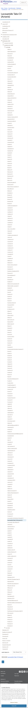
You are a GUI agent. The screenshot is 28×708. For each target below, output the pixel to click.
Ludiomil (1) (9, 560)
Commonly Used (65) (8, 43)
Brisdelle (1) (9, 192)
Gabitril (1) (9, 404)
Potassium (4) (5, 636)
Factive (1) (9, 357)
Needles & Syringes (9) (7, 632)
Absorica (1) (10, 53)
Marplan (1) (9, 573)
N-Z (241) (8, 627)
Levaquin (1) (10, 543)
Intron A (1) (9, 459)
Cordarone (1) (10, 247)
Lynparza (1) (9, 568)
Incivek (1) (9, 444)
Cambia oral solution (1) (12, 205)
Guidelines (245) (5, 36)
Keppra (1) (9, 497)
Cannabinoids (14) (6, 21)
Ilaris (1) (9, 440)
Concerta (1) (10, 241)
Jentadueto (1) (10, 478)
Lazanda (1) (9, 537)
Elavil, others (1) (10, 319)
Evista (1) (9, 351)
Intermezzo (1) (10, 456)
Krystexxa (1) (10, 513)
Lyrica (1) (9, 570)
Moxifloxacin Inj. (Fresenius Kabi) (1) (15, 611)
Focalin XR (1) (10, 383)
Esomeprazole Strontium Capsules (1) (15, 349)
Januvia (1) (9, 475)
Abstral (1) (9, 55)
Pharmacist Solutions (5, 681)
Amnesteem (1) (10, 110)
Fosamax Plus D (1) (11, 397)
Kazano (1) (9, 494)
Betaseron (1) (10, 176)
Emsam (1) (9, 330)
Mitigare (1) (9, 592)
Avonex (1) (9, 163)
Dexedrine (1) (10, 279)
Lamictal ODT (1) (11, 526)
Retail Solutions (18, 683)
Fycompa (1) (10, 402)
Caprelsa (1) (10, 207)
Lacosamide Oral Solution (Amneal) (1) (15, 518)
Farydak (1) (9, 361)
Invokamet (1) (10, 463)
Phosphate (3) (5, 634)
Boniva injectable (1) (11, 182)
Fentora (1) (9, 368)
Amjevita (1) (10, 108)
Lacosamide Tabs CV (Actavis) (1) (14, 520)
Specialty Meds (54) (6, 644)
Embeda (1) (9, 328)
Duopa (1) (9, 300)
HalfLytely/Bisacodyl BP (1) (13, 425)
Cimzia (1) (9, 226)
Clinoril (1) (9, 233)
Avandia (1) (9, 152)
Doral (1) (9, 292)
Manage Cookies (14, 702)
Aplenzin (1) (9, 125)
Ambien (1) (9, 102)
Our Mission (3, 673)
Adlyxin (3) (9, 91)
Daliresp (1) (9, 260)
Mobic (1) (9, 594)
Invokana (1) (10, 467)
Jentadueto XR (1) (11, 480)
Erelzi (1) (9, 345)
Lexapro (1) (9, 545)
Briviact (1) (9, 195)
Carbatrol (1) (10, 209)
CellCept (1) (10, 218)
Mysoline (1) (10, 625)
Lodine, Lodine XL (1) (11, 556)
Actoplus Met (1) (11, 74)
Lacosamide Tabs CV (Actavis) (15, 657)
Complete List (4, 9)
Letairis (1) (9, 541)
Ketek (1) (9, 501)
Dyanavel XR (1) (10, 304)
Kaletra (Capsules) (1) (12, 490)
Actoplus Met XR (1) (11, 76)
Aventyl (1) (9, 159)
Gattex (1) (9, 406)
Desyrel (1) (9, 277)
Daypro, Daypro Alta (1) (12, 264)
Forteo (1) (9, 391)
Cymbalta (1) (10, 258)
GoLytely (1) (10, 414)
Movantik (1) (10, 606)
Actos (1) (9, 78)
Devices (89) (5, 28)
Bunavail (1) (9, 197)
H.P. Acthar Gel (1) (11, 421)
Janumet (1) (9, 471)
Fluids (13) (4, 32)
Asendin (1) (9, 140)
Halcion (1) (9, 423)
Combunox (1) (10, 239)
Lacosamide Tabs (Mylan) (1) (13, 522)
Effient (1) (9, 317)
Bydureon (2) (10, 201)
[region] (14, 695)
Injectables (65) (5, 38)
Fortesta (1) (9, 393)
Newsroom (17, 675)
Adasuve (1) (10, 81)
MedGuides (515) (6, 40)
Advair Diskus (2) (11, 93)
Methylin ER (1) (10, 581)
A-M (9, 9)
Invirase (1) (9, 461)
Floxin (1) (9, 376)
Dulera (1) (9, 298)
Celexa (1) (9, 216)
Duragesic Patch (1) (11, 302)
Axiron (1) (9, 165)
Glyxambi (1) (10, 410)
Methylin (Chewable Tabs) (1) (13, 579)
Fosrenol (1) (9, 399)
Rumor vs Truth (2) (6, 640)
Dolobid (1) (9, 288)
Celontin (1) (9, 220)
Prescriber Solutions (18, 681)
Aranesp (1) (9, 133)
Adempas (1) (10, 89)
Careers (2, 675)
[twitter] (22, 672)
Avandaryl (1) (10, 150)
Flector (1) (9, 374)
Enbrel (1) (9, 332)
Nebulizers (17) (5, 630)
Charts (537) (5, 24)
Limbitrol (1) (9, 547)
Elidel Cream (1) (10, 323)
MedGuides (18, 8)
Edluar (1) (9, 311)
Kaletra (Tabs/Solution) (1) (13, 492)
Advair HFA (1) (10, 95)
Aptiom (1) (9, 129)
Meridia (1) (9, 575)
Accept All (14, 705)
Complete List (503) (8, 45)
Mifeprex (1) (10, 587)
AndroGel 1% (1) (10, 119)
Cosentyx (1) (10, 252)
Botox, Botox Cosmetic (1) (13, 186)
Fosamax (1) (9, 395)
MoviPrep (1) (10, 608)
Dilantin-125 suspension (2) (13, 283)
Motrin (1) (9, 604)
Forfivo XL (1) (10, 389)
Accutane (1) (10, 59)
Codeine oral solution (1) (12, 235)
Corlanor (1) (9, 250)
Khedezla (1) (10, 505)
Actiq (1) (9, 68)
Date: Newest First (17, 652)
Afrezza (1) (9, 100)
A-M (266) (8, 47)
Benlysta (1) (10, 173)
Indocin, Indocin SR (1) (12, 448)
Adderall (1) (9, 83)
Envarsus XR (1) (10, 336)
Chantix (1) (9, 224)
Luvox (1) (9, 564)
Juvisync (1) (9, 482)
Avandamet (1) (10, 148)
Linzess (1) (9, 554)
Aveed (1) (9, 154)
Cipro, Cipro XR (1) (11, 228)
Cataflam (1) (10, 212)
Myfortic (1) (9, 619)
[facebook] (20, 672)
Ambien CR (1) (10, 104)
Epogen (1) (9, 338)
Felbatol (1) (9, 364)
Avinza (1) (9, 161)
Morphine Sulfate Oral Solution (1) (14, 602)
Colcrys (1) (9, 237)
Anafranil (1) (10, 114)
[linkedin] (24, 672)
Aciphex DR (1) (10, 62)
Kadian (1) (9, 486)
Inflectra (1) (10, 454)
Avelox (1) (9, 157)
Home (2, 8)
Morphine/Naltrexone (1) (12, 600)
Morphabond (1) (10, 596)
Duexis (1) (9, 296)
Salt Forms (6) (5, 642)
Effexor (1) (9, 313)
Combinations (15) (6, 26)
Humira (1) (9, 431)
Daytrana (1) (10, 266)
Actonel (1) (9, 70)
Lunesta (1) (9, 562)
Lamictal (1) (9, 524)
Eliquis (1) (9, 326)
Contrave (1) (10, 243)
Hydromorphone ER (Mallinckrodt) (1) (15, 433)
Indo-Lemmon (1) (11, 446)
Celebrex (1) (10, 214)
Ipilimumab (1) (10, 469)
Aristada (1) (9, 135)
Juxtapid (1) (9, 484)
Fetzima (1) (9, 372)
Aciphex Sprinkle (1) (11, 64)
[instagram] (27, 672)
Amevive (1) (9, 106)
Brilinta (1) (9, 190)
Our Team (17, 673)
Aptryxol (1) (9, 131)
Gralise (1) (9, 416)
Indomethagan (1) (11, 450)
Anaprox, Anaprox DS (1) (12, 116)
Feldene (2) (9, 366)
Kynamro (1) (10, 516)
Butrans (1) (9, 199)
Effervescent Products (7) (7, 30)
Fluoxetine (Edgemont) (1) (12, 378)
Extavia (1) (9, 355)
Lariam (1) (9, 532)
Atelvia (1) (9, 144)
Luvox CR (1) (10, 566)
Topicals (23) (5, 649)
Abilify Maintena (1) (11, 51)
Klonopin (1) (10, 507)
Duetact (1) (9, 294)
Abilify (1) (9, 49)
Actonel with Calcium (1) (12, 72)
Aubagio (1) (9, 146)
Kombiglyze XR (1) (11, 509)
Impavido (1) (10, 442)
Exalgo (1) (9, 353)
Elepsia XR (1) (10, 321)
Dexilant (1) (9, 281)
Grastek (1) (9, 418)
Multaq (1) (9, 615)
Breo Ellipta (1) (10, 188)
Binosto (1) (9, 178)
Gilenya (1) (9, 408)
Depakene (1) (10, 269)
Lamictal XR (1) (10, 528)
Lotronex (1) (10, 558)
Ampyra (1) (9, 112)
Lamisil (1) (9, 530)
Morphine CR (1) (10, 598)
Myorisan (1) (10, 623)
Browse (5, 8)
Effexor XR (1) (10, 315)
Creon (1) (9, 256)
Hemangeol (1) (10, 427)
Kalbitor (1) (9, 488)
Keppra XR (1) (10, 499)
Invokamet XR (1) (11, 465)
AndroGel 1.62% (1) (11, 121)
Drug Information (11, 8)
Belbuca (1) (9, 169)
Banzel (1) (9, 167)
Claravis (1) (9, 231)
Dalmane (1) (9, 262)
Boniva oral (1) (10, 184)
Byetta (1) (9, 203)
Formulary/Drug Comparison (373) (9, 34)
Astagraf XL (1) (10, 142)
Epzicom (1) (9, 340)
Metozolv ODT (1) (11, 585)
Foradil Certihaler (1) (11, 387)
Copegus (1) (10, 245)
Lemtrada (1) (10, 539)
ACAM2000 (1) (10, 57)
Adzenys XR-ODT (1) (11, 97)
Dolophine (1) (10, 290)
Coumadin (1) (10, 254)
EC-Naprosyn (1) (10, 309)
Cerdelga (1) (10, 222)
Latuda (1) (9, 535)
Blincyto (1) (9, 180)
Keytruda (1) (10, 503)
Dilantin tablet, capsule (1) (12, 285)
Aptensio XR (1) (10, 127)
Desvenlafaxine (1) (11, 275)
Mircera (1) (9, 589)
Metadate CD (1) (11, 577)
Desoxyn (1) (10, 273)
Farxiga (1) (9, 359)
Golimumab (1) (10, 412)
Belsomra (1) (10, 171)
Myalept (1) (9, 617)
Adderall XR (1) (10, 85)
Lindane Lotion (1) (11, 549)
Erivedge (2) (10, 347)
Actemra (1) (9, 66)
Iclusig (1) (9, 437)
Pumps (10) (4, 638)
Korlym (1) (9, 511)
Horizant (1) (9, 429)
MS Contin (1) (10, 613)
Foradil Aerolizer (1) (11, 385)
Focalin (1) (9, 380)
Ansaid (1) (9, 123)
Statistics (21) (5, 646)
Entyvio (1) (9, 334)
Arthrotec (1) (10, 138)
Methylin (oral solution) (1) (12, 583)
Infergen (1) (10, 452)
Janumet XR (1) (10, 473)
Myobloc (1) (9, 621)
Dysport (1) (9, 307)
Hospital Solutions (4, 683)
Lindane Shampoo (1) (11, 551)
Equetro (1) (9, 342)
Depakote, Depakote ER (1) (13, 271)
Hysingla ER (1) (10, 435)
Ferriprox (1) (10, 370)
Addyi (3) (9, 87)
